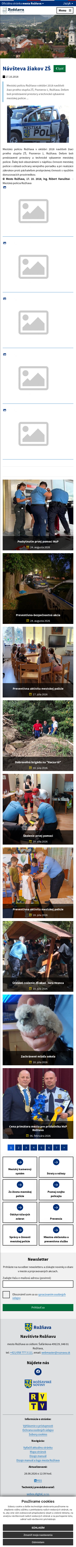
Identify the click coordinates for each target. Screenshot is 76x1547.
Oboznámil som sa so (39, 1296)
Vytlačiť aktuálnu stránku (38, 1447)
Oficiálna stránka (22, 3)
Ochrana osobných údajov (38, 1430)
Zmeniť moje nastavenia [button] (38, 1534)
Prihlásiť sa (38, 1307)
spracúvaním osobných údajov (39, 1296)
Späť (60, 68)
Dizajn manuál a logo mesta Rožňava (38, 1460)
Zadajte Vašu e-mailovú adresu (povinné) (27, 1278)
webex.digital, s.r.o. (38, 1494)
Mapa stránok (38, 1451)
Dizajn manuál (38, 1456)
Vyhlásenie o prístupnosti (38, 1425)
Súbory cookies (38, 1434)
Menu (62, 10)
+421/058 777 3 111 (21, 1352)
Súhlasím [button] (38, 1527)
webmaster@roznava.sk (56, 1352)
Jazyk (67, 3)
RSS (39, 1480)
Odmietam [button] (38, 1542)
